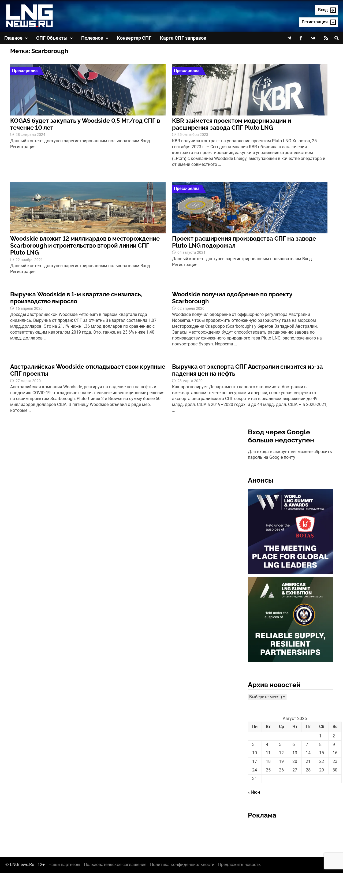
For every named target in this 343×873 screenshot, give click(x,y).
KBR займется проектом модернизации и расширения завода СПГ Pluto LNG (231, 124)
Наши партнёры (64, 864)
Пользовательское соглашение (115, 864)
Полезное (92, 38)
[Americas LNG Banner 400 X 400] (290, 620)
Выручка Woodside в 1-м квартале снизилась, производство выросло (76, 298)
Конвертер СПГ (134, 38)
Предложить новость (239, 864)
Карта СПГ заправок (183, 38)
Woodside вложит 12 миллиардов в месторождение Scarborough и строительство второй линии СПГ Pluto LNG (85, 245)
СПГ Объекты (52, 38)
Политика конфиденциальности (182, 864)
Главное (13, 38)
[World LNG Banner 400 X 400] (290, 532)
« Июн (254, 792)
